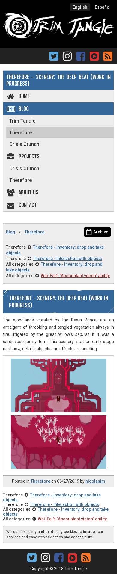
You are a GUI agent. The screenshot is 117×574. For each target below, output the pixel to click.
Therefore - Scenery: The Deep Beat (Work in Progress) (58, 80)
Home (24, 96)
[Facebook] (81, 58)
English (80, 7)
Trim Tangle (22, 121)
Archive (100, 231)
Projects (29, 156)
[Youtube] (94, 55)
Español (103, 7)
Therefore (20, 132)
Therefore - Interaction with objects (67, 258)
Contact (28, 205)
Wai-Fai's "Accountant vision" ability (75, 275)
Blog (24, 108)
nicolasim (95, 481)
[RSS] (107, 58)
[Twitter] (53, 58)
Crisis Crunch (24, 144)
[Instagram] (67, 58)
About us (28, 192)
